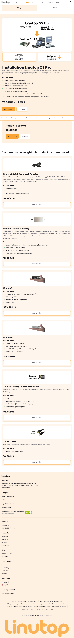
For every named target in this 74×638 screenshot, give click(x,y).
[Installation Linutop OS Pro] (19, 57)
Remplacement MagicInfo (42, 606)
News (58, 2)
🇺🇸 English (5, 585)
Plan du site (49, 609)
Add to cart (8, 109)
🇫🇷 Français (5, 582)
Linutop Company (8, 496)
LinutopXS (8, 337)
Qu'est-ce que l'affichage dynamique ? (24, 601)
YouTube (5, 571)
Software (5, 536)
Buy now (21, 109)
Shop (27, 2)
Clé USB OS (40, 609)
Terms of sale (6, 507)
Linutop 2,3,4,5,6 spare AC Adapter (20, 174)
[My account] (67, 2)
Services (4, 542)
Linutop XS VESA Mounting (16, 228)
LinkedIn (4, 574)
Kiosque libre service (27, 609)
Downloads (5, 545)
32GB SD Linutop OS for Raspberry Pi (21, 386)
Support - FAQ (37, 2)
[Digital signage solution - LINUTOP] (6, 2)
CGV (55, 8)
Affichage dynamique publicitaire (16, 604)
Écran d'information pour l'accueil (39, 604)
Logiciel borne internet (59, 606)
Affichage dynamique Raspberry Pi (51, 601)
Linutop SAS (35, 615)
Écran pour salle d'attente (60, 604)
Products (19, 2)
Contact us (5, 525)
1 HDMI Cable (9, 441)
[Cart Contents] (71, 2)
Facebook (5, 565)
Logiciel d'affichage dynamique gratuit (20, 606)
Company (49, 2)
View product (37, 204)
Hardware (5, 539)
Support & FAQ (7, 554)
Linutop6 (7, 288)
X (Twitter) (5, 568)
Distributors (5, 556)
